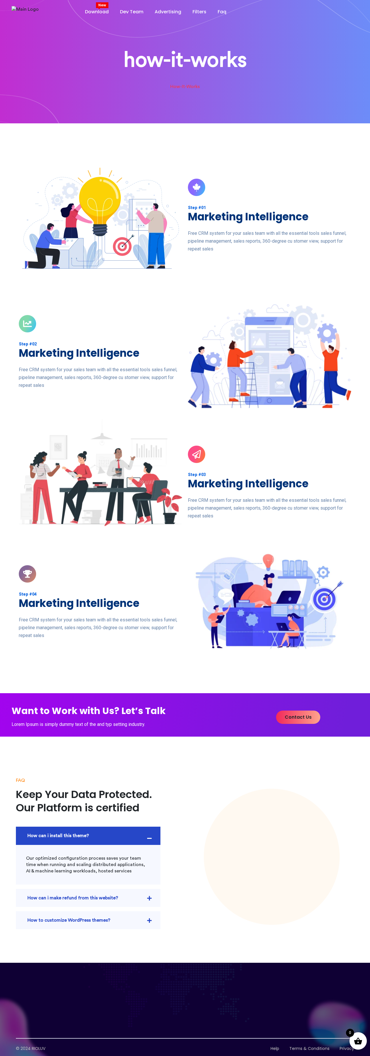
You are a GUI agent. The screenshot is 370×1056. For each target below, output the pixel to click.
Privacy (347, 1048)
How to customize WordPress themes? (68, 920)
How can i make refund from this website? (72, 898)
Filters (199, 11)
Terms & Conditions (309, 1048)
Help (275, 1048)
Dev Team (131, 11)
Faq (222, 11)
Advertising (168, 11)
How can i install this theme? (58, 835)
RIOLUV (38, 1048)
